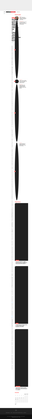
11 (17, 399)
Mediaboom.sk (8, 412)
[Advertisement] (16, 5)
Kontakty (24, 412)
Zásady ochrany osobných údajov (18, 412)
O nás (11, 412)
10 (15, 399)
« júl (15, 404)
